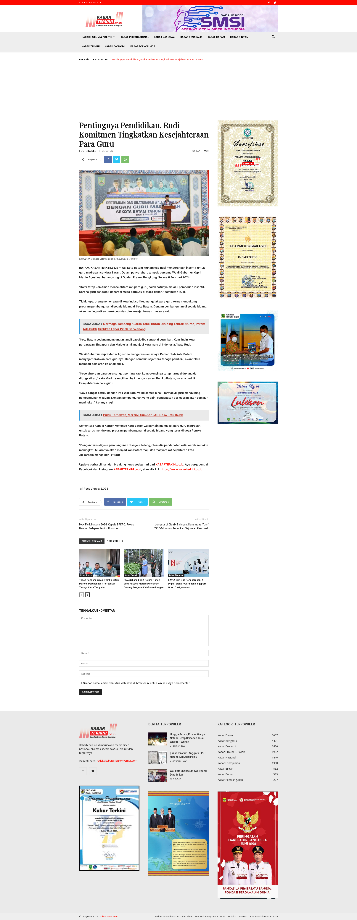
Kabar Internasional (134, 37)
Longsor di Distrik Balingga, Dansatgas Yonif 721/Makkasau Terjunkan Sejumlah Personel (181, 526)
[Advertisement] (178, 92)
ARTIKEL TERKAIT (91, 541)
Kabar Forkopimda (142, 46)
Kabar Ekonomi (115, 46)
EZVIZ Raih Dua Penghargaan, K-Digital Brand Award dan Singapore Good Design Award (187, 584)
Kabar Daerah (131, 575)
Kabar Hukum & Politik (97, 37)
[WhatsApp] (125, 159)
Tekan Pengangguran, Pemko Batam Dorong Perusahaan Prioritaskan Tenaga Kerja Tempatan (99, 584)
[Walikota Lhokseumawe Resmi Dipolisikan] (157, 775)
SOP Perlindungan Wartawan (210, 916)
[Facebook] (269, 2)
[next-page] (87, 594)
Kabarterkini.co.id (109, 916)
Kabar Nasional (164, 37)
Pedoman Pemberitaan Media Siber (173, 916)
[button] (273, 37)
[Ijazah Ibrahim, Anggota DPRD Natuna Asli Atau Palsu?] (157, 757)
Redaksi (91, 150)
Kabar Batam (216, 37)
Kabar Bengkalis (191, 37)
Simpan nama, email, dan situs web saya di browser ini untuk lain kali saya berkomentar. (136, 683)
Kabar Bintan (239, 37)
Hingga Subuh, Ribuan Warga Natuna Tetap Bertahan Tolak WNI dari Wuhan (187, 738)
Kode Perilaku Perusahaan (264, 916)
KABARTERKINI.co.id (169, 464)
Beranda (84, 59)
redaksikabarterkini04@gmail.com (117, 760)
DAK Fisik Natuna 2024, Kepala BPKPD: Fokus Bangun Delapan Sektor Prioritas (106, 526)
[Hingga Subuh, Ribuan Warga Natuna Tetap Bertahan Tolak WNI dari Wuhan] (157, 738)
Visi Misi (243, 916)
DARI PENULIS (115, 541)
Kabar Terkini (91, 46)
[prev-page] (81, 594)
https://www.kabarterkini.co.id (181, 469)
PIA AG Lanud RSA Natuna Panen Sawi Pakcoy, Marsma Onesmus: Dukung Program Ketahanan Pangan (143, 584)
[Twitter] (275, 2)
